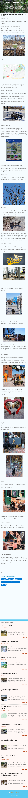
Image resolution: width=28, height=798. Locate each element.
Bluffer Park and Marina (8, 657)
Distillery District (16, 582)
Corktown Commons (21, 134)
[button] (26, 15)
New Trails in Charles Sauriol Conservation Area (9, 690)
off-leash (4, 584)
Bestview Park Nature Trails (9, 641)
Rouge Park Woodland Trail (9, 740)
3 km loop (4, 579)
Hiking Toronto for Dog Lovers (14, 3)
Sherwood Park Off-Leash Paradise (11, 724)
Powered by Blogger (14, 792)
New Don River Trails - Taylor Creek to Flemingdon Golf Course (12, 774)
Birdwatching (11, 579)
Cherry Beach (6, 562)
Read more (24, 637)
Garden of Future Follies (12, 95)
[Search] (26, 3)
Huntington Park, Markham (9, 673)
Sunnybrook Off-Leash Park (9, 626)
